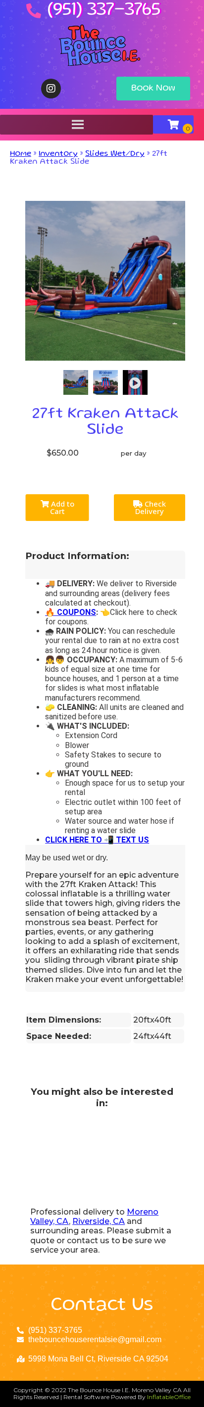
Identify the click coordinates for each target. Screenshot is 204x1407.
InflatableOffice (169, 1397)
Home (20, 154)
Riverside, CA (98, 1221)
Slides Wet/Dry (115, 154)
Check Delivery (150, 507)
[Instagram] (51, 88)
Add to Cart (61, 507)
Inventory (58, 154)
